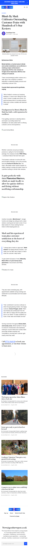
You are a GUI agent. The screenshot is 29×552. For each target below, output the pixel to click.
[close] (27, 2)
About (11, 513)
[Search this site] (24, 7)
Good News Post (10, 32)
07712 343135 (10, 341)
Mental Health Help (20, 513)
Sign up (6, 513)
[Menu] (27, 7)
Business (4, 13)
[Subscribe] (25, 543)
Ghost (17, 516)
